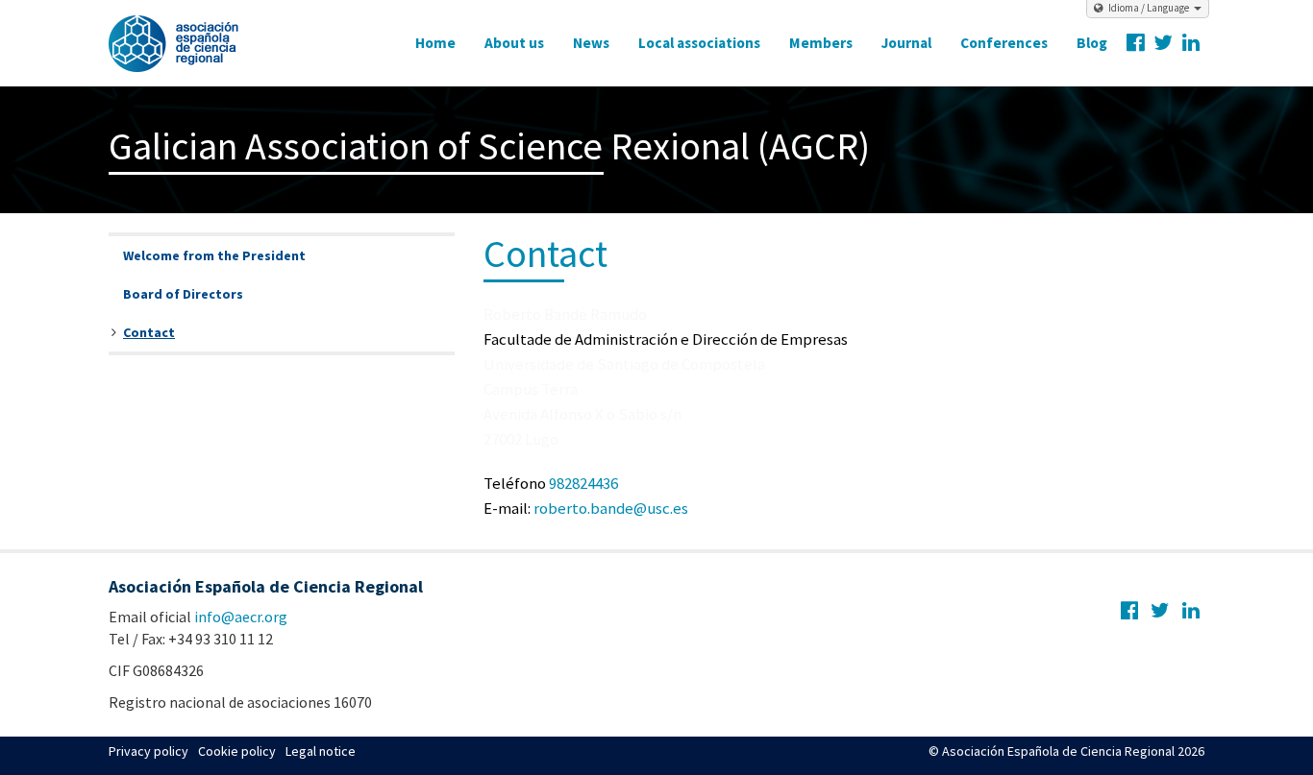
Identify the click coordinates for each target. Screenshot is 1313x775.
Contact (149, 332)
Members (821, 43)
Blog (1092, 43)
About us (514, 43)
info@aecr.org (240, 616)
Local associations (699, 43)
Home (435, 43)
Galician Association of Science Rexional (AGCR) (489, 146)
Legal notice (320, 751)
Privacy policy (148, 751)
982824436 (583, 483)
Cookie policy (237, 751)
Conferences (1004, 43)
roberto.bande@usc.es (610, 508)
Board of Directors (183, 294)
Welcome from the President (214, 255)
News (591, 43)
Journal (906, 43)
